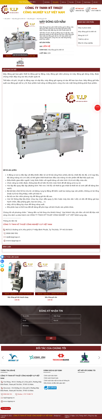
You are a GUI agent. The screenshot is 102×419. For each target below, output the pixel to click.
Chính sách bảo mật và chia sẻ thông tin (56, 380)
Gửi (51, 338)
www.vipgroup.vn (13, 240)
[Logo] (10, 10)
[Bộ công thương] (50, 388)
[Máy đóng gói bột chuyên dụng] (18, 278)
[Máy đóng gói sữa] (51, 278)
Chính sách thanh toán (50, 378)
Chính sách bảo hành (50, 375)
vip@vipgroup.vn (13, 237)
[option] (20, 62)
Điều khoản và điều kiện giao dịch (54, 383)
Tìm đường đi (6, 408)
